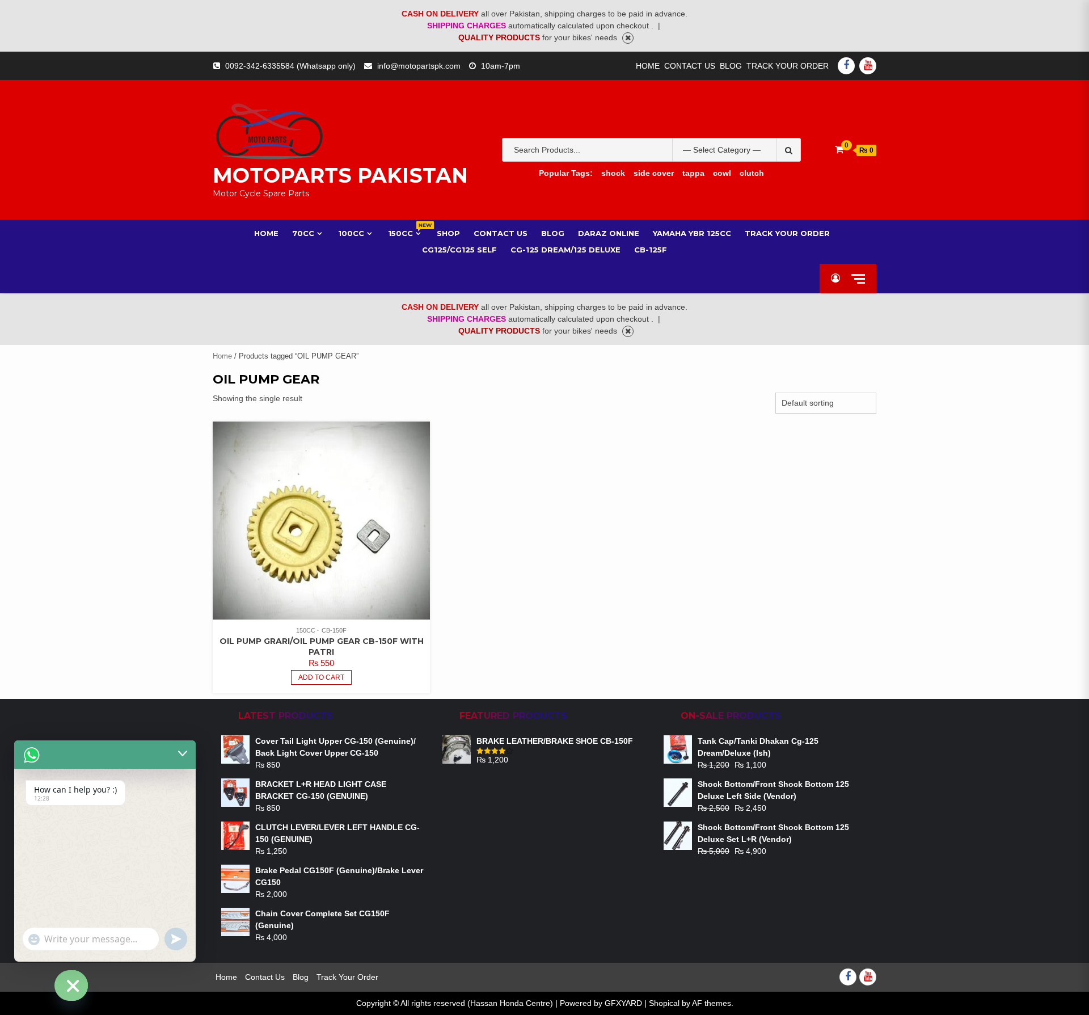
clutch (752, 173)
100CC (351, 233)
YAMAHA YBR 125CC (692, 233)
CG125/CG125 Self (459, 249)
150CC (405, 233)
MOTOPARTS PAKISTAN (340, 175)
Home (648, 65)
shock (613, 173)
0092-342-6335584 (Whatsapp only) (290, 65)
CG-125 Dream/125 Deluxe (565, 249)
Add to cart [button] (321, 677)
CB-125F (650, 249)
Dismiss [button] (628, 38)
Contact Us (689, 65)
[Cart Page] (839, 149)
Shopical (664, 1003)
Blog (731, 65)
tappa (693, 173)
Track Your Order (787, 65)
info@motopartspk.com (419, 65)
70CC (303, 233)
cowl (722, 173)
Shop (448, 233)
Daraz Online (608, 233)
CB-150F (334, 630)
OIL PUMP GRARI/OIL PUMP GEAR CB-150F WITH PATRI (322, 646)
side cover (654, 173)
